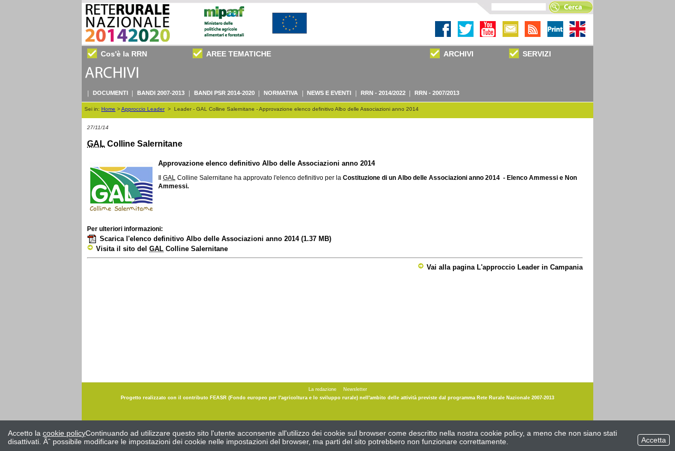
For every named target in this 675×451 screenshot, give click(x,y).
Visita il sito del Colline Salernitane (162, 249)
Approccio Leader (143, 109)
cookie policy (64, 433)
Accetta (653, 440)
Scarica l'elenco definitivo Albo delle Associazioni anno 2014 (215, 239)
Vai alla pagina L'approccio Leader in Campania (505, 267)
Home (108, 109)
